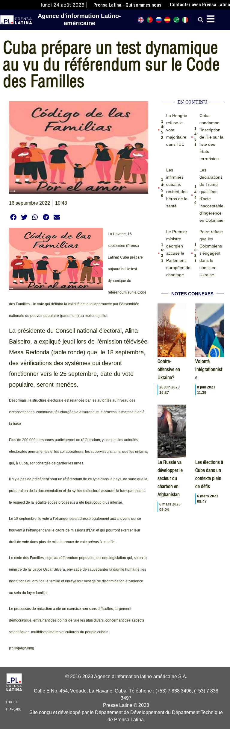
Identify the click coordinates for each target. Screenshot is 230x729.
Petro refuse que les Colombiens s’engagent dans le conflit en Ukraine (211, 253)
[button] (200, 20)
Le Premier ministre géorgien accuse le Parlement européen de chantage (178, 253)
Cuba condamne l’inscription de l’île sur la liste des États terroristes (211, 137)
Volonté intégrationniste (208, 369)
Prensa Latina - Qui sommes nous (127, 5)
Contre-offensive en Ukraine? (169, 369)
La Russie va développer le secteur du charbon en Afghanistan (170, 478)
